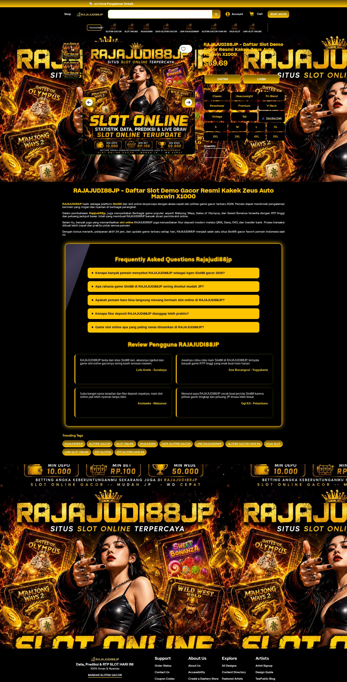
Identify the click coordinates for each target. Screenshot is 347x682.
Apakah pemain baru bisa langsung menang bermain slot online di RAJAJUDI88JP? (160, 300)
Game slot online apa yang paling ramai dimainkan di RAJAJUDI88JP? (149, 327)
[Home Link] (89, 14)
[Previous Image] (89, 102)
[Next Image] (188, 102)
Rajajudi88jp (97, 213)
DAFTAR (222, 79)
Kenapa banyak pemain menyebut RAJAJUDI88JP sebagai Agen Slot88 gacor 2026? (160, 273)
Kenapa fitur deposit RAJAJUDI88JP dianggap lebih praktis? (142, 313)
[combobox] (160, 14)
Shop (67, 14)
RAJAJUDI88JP (72, 203)
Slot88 (117, 203)
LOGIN (261, 79)
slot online (126, 222)
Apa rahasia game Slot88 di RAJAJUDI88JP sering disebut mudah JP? (149, 286)
